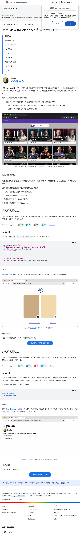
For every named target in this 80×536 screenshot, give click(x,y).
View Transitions (9, 8)
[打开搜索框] (53, 2)
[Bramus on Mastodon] (17, 82)
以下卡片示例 (7, 275)
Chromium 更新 (33, 509)
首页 (3, 24)
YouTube (56, 512)
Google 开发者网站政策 (18, 496)
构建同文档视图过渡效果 (40, 343)
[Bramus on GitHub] (14, 82)
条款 (3, 527)
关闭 (57, 24)
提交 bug (5, 509)
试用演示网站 (43, 166)
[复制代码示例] (76, 242)
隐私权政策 (10, 527)
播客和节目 (31, 519)
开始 (70, 24)
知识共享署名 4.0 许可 (32, 493)
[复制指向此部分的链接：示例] (8, 270)
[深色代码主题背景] (73, 242)
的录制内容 (33, 328)
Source (52, 225)
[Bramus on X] (12, 82)
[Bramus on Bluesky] (20, 82)
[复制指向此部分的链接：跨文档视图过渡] (21, 352)
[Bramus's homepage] (23, 82)
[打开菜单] (3, 2)
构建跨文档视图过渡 (40, 475)
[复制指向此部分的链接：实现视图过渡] (18, 175)
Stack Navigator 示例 (13, 409)
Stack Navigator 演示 (27, 459)
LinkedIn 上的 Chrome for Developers (65, 516)
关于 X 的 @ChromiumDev (62, 509)
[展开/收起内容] (13, 37)
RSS (55, 519)
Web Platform (17, 24)
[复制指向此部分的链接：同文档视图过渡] (21, 211)
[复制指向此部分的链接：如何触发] (12, 232)
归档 (29, 516)
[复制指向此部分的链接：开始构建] (12, 334)
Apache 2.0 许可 (63, 493)
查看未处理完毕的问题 (9, 512)
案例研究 (31, 512)
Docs (8, 24)
